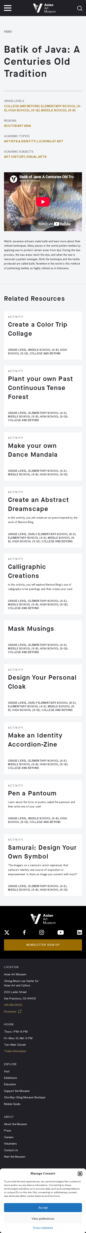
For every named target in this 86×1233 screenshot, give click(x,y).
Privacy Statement (43, 1228)
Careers (9, 1137)
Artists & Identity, (20, 141)
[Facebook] (24, 932)
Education (10, 1084)
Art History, (15, 157)
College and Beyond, (22, 106)
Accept (43, 1207)
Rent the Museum (14, 1156)
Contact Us (11, 1150)
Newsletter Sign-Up (43, 945)
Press (7, 1130)
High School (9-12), (24, 110)
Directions (10, 1011)
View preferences (43, 1218)
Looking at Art (50, 141)
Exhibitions (10, 1078)
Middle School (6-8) (58, 110)
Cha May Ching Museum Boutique (24, 1097)
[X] (7, 932)
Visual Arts (36, 157)
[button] (80, 1174)
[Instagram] (41, 932)
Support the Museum (17, 1091)
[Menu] (7, 8)
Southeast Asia (17, 126)
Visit (6, 1071)
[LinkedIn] (79, 932)
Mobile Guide (12, 1104)
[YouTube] (60, 932)
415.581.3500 (13, 1005)
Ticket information (15, 1051)
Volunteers (10, 1143)
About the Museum (15, 1124)
